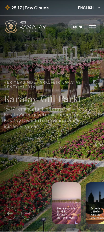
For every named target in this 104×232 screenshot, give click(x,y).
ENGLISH (89, 7)
